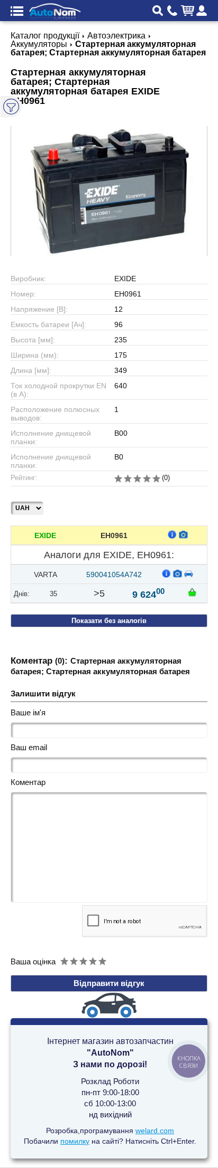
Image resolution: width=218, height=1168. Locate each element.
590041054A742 (114, 574)
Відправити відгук (109, 983)
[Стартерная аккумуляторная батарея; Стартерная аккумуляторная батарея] (109, 191)
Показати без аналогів (109, 621)
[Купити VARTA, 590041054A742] (192, 592)
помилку (74, 1141)
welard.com (154, 1130)
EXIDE (45, 535)
